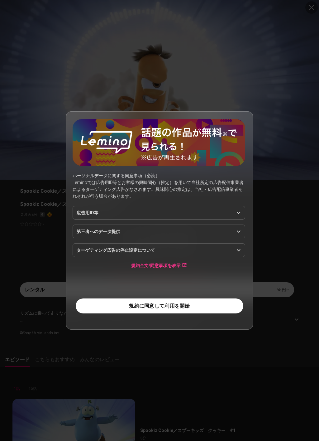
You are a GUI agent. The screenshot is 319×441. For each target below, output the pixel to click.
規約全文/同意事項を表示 (156, 265)
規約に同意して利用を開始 (159, 306)
